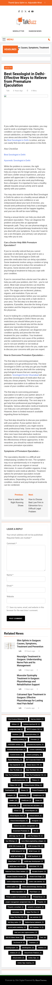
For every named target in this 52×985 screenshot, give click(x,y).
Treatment (33, 942)
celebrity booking (19, 739)
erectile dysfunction (20, 780)
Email (10, 586)
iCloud (17, 810)
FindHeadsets (11, 790)
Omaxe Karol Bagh (36, 876)
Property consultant (16, 907)
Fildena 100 (14, 785)
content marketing (37, 750)
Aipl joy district (37, 719)
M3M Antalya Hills (35, 846)
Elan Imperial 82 (16, 765)
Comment (12, 543)
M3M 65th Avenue (16, 846)
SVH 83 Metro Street (14, 937)
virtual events (18, 958)
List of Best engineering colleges (33, 841)
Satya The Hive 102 (18, 917)
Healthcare (26, 800)
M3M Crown (34, 851)
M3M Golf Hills (17, 856)
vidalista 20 (15, 953)
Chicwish (35, 739)
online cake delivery (37, 882)
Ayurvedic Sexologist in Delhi (17, 160)
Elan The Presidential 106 (36, 775)
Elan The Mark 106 (33, 770)
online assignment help (16, 882)
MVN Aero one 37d (17, 866)
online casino (12, 887)
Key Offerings (11, 841)
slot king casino (14, 922)
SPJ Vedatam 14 (37, 927)
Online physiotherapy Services (33, 887)
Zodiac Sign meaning (25, 963)
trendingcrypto (11, 948)
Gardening (24, 795)
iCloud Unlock (36, 816)
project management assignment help (19, 902)
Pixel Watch (35, 892)
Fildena (35, 780)
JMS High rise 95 (16, 836)
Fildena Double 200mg (33, 785)
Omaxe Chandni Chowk (16, 876)
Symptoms (31, 937)
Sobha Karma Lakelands (34, 922)
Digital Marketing (15, 760)
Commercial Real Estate (16, 750)
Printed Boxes (39, 897)
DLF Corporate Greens (34, 760)
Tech (43, 937)
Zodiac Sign (33, 958)
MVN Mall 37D (35, 866)
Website (10, 596)
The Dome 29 (19, 942)
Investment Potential (21, 831)
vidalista (42, 948)
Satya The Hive (33, 912)
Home (38, 800)
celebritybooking (32, 734)
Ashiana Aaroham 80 (31, 724)
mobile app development (33, 861)
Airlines (15, 724)
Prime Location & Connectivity (17, 897)
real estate (17, 912)
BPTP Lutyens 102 (34, 729)
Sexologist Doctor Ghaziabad (25, 375)
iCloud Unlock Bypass (19, 821)
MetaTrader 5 (14, 861)
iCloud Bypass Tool (17, 816)
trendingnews (28, 948)
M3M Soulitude (34, 856)
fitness (24, 790)
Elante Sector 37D (34, 765)
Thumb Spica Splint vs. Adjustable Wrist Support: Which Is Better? (25, 3)
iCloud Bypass (31, 810)
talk (7, 91)
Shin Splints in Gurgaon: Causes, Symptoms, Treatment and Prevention (30, 643)
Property (41, 902)
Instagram (36, 821)
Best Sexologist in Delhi (18, 140)
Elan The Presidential (13, 775)
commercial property (35, 744)
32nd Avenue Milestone (17, 719)
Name (10, 575)
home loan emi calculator (32, 805)
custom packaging (34, 755)
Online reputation (18, 892)
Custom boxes (16, 755)
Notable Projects (39, 871)
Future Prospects (39, 790)
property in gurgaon (36, 907)
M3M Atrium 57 (18, 851)
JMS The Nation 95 (35, 836)
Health (8, 68)
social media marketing (17, 927)
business (16, 734)
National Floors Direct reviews (16, 871)
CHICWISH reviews (15, 744)
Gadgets (11, 795)
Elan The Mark (16, 770)
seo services (35, 917)
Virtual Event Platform (33, 953)
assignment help (16, 729)
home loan (14, 805)
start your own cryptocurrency (25, 932)
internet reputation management (26, 826)
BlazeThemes (40, 980)
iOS (36, 831)
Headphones (38, 795)
